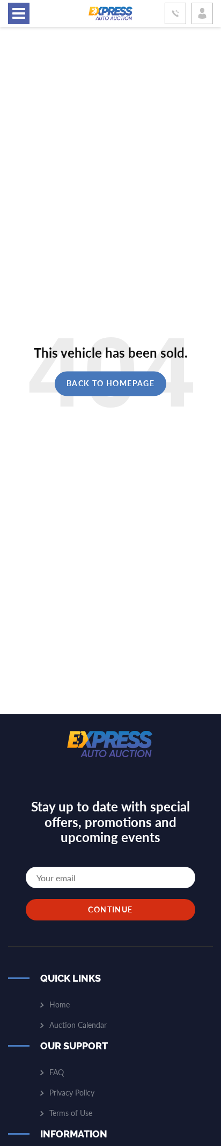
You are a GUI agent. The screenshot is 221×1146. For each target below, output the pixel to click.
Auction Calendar (78, 1024)
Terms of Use (70, 1113)
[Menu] (19, 13)
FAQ (56, 1072)
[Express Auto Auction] (110, 13)
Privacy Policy (71, 1092)
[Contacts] (175, 13)
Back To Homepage (110, 383)
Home (59, 1004)
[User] (202, 13)
